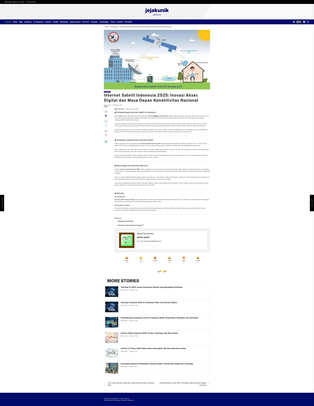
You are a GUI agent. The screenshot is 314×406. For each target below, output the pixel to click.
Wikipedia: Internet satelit (125, 221)
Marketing (64, 22)
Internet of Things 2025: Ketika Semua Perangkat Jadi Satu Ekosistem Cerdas (153, 348)
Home (7, 22)
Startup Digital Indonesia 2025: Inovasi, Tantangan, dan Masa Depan (149, 333)
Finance (48, 22)
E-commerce (38, 22)
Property (94, 22)
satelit (155, 116)
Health (55, 22)
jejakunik (157, 10)
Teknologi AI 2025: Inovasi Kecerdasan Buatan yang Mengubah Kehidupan (152, 287)
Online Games (75, 22)
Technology (104, 22)
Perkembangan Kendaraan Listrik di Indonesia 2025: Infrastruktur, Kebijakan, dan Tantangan (159, 318)
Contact (120, 22)
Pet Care (85, 22)
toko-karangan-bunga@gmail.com (150, 241)
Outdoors (28, 22)
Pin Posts (128, 22)
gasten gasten (107, 105)
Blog (21, 22)
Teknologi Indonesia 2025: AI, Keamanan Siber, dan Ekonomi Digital (149, 303)
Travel (112, 22)
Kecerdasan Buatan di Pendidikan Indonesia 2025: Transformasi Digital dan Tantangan (157, 364)
